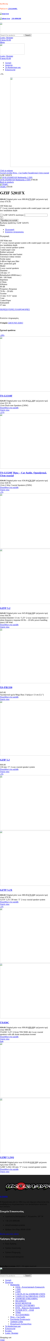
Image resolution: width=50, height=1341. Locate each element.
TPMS (18, 1312)
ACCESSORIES (22, 1315)
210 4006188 (16, 18)
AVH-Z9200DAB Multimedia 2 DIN (15, 180)
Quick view (4, 410)
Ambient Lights (16, 1322)
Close (2, 1340)
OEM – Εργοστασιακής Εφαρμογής (30, 1287)
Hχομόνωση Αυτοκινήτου (20, 1324)
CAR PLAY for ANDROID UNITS (30, 1294)
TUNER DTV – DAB (24, 1310)
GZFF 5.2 (5, 608)
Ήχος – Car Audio (17, 1317)
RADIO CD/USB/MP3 (25, 1305)
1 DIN (18, 1289)
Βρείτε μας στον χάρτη (9, 1234)
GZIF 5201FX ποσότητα (13, 215)
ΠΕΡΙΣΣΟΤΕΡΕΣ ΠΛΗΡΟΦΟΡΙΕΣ (15, 309)
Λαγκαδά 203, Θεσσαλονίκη (18, 4)
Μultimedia (14, 1285)
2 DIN (18, 1292)
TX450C (4, 1022)
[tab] (27, 229)
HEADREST (20, 1301)
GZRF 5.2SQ (7, 1157)
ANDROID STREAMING (26, 1298)
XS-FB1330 (6, 687)
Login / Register (11, 1333)
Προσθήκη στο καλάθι (9, 220)
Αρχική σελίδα (6, 173)
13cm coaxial (43, 173)
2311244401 (13, 9)
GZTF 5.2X (6, 890)
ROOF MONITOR (23, 1303)
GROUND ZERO (15, 323)
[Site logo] (12, 54)
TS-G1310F (6, 395)
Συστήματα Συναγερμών (20, 1319)
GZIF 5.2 (5, 759)
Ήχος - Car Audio (20, 173)
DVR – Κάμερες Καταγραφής (27, 1308)
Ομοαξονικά (33, 173)
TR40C (3, 187)
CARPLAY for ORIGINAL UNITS (30, 1296)
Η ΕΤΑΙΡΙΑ (4, 1197)
